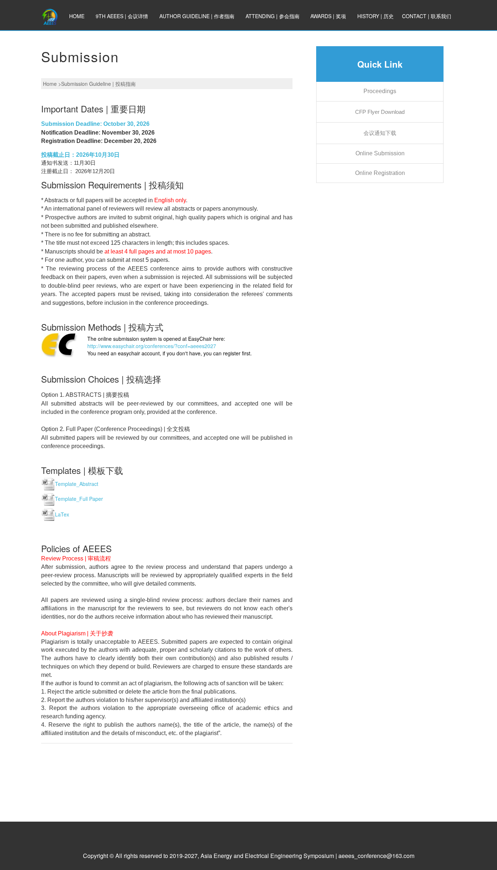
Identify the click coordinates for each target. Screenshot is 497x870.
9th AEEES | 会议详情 (122, 16)
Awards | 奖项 (328, 16)
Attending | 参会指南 (272, 16)
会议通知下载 (379, 133)
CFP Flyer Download (380, 112)
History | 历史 (375, 16)
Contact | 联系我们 (426, 16)
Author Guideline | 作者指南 (196, 16)
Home (76, 16)
